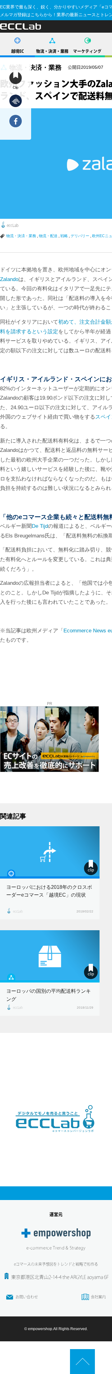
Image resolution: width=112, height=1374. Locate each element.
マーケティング (87, 51)
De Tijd (40, 526)
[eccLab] (56, 1137)
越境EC (17, 51)
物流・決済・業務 (52, 51)
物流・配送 (48, 236)
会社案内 (98, 1297)
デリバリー (80, 236)
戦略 (64, 236)
